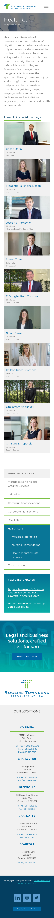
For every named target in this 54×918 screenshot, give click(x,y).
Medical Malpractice (24, 536)
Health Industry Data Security (25, 555)
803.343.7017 (29, 752)
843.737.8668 (31, 777)
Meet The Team (27, 656)
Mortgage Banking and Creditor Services (23, 483)
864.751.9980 (31, 806)
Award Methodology (28, 883)
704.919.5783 (29, 837)
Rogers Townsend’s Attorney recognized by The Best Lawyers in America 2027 (26, 592)
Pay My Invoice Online (27, 909)
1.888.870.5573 (32, 746)
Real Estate (15, 520)
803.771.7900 (31, 749)
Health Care (15, 528)
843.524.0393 (31, 863)
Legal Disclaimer (42, 881)
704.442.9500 (31, 834)
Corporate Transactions (23, 511)
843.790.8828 (29, 780)
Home (6, 25)
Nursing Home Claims (26, 544)
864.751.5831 (29, 809)
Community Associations (24, 503)
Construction (16, 565)
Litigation (14, 494)
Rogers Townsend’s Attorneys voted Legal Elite (27, 605)
